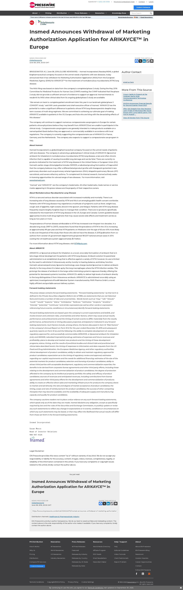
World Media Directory (125, 17)
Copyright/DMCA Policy (56, 582)
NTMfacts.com (80, 244)
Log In (151, 2)
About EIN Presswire (142, 546)
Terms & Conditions (37, 582)
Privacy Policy (73, 582)
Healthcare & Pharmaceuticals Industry (64, 517)
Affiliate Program (99, 550)
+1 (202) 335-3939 (103, 2)
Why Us (32, 550)
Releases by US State (80, 562)
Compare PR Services (38, 562)
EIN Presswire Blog (142, 550)
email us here (128, 82)
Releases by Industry (79, 554)
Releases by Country (79, 558)
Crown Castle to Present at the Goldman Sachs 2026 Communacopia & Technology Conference (135, 97)
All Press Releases (78, 546)
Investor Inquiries (141, 558)
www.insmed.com (37, 180)
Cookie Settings (88, 582)
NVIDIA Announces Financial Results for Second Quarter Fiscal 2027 (137, 104)
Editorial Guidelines (121, 550)
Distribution (34, 558)
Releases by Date (78, 566)
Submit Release (143, 7)
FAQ (116, 546)
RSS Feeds (97, 554)
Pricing (124, 2)
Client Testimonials (121, 558)
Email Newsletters (147, 17)
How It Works (34, 546)
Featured (75, 550)
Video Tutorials (119, 554)
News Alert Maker (99, 562)
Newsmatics (131, 582)
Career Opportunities (143, 562)
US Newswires (56, 554)
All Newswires (56, 546)
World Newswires (57, 550)
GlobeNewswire (36, 60)
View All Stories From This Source (136, 118)
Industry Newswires (58, 558)
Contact (142, 2)
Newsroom (139, 554)
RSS (137, 17)
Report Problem (120, 562)
